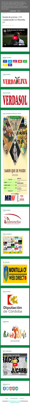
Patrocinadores (14, 398)
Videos (12, 25)
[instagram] (15, 61)
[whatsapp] (25, 61)
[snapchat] (5, 64)
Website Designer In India (14, 401)
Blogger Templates (15, 402)
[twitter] (10, 61)
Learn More (13, 11)
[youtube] (20, 61)
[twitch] (10, 64)
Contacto (21, 398)
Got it (19, 11)
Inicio (7, 398)
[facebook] (5, 61)
